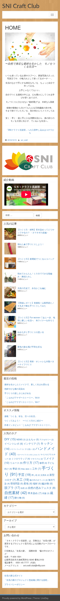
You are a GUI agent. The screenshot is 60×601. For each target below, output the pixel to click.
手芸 (24, 474)
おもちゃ (32, 439)
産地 (28, 483)
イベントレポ (13, 443)
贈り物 (19, 497)
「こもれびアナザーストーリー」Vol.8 (21, 397)
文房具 (44, 475)
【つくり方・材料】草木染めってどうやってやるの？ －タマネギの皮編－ (35, 231)
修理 (43, 462)
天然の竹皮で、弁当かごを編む (31, 288)
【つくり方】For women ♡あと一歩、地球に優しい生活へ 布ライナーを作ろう (36, 319)
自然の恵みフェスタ (41, 488)
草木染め (35, 493)
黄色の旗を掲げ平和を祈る (29, 346)
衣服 (46, 493)
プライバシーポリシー (14, 584)
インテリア (32, 443)
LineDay (44, 598)
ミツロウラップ (21, 458)
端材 (37, 483)
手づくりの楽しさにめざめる (17, 393)
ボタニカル (34, 454)
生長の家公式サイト (13, 575)
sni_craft (24, 140)
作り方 (31, 462)
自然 (24, 488)
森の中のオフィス (39, 480)
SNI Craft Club (20, 6)
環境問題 (16, 483)
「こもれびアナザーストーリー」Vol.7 (21, 401)
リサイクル (37, 458)
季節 (17, 468)
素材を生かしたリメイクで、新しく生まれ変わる (26, 384)
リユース (16, 462)
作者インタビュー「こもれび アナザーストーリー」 (28, 424)
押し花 (35, 475)
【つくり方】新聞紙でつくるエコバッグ (35, 258)
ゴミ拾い (29, 449)
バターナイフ (23, 454)
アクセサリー (46, 439)
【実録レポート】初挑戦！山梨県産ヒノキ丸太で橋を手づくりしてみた (35, 304)
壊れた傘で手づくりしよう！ (30, 244)
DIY (10, 439)
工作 (36, 468)
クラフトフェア (17, 449)
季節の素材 (26, 469)
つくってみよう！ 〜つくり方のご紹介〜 (23, 420)
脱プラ (12, 487)
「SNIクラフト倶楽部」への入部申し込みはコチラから (30, 131)
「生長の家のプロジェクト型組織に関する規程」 (26, 579)
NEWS (21, 439)
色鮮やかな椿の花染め (14, 388)
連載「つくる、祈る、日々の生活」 (20, 416)
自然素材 (15, 492)
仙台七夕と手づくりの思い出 (30, 332)
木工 (22, 479)
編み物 (47, 483)
